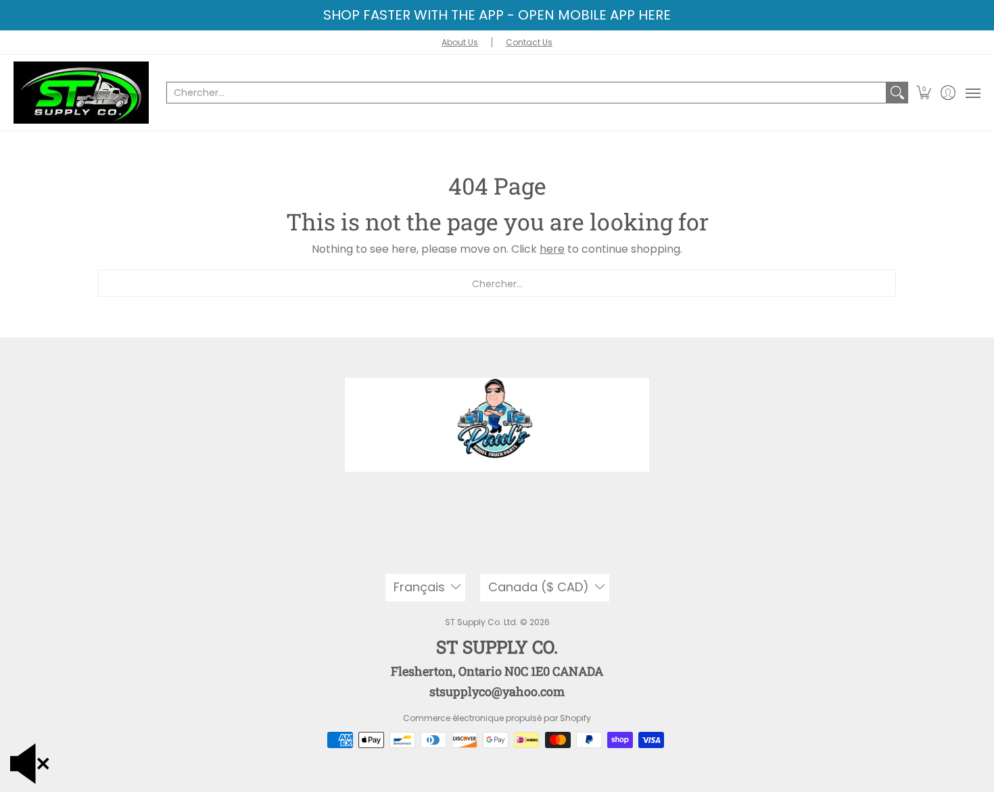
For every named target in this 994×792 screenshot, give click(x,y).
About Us (460, 42)
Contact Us (529, 42)
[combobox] (526, 92)
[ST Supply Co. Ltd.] (81, 92)
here (552, 249)
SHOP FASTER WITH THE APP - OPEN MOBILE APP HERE (497, 14)
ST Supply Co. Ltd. (481, 622)
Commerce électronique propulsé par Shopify (497, 718)
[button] (924, 92)
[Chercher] (897, 92)
